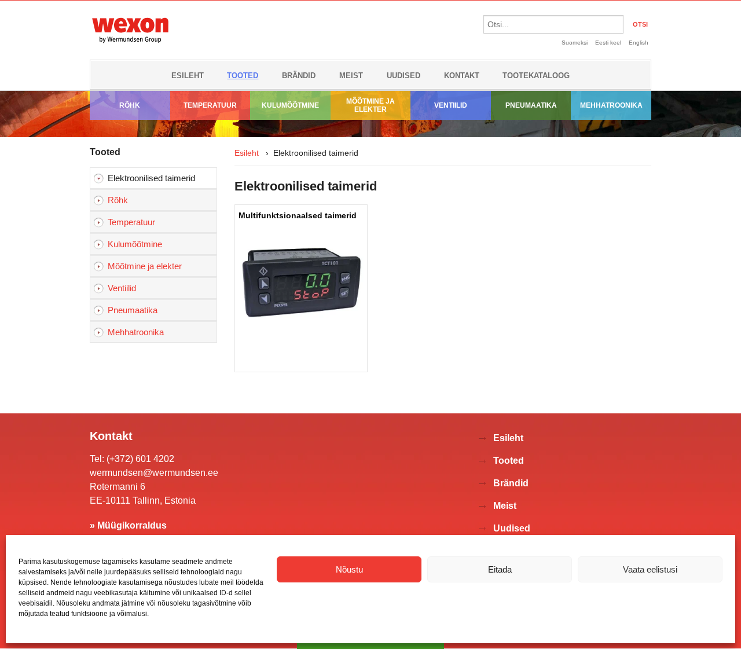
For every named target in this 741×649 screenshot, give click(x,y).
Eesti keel (608, 42)
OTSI (640, 24)
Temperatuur (210, 105)
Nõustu (349, 569)
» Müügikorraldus (128, 525)
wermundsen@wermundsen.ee (154, 473)
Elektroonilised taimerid (151, 178)
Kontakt (461, 75)
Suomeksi (575, 42)
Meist (351, 75)
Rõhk (129, 105)
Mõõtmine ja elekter (370, 105)
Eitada (500, 569)
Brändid (299, 75)
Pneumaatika (531, 105)
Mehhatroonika (611, 105)
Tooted (242, 75)
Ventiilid (450, 105)
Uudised (403, 75)
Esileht (187, 75)
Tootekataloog (536, 75)
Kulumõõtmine (290, 105)
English (638, 42)
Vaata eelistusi (650, 569)
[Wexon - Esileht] (130, 45)
